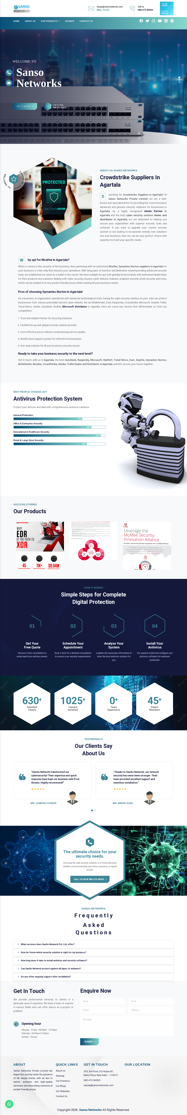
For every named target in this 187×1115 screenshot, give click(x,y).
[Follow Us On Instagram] (153, 21)
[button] (92, 810)
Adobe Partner (153, 211)
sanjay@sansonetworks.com (98, 1085)
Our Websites (63, 1091)
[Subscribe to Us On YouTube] (160, 21)
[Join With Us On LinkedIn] (166, 21)
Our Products (49, 21)
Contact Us (86, 21)
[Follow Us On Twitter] (147, 21)
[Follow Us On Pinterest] (172, 21)
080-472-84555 (145, 10)
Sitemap (69, 21)
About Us (30, 21)
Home (16, 21)
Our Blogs (61, 1086)
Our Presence (63, 1080)
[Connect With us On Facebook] (141, 21)
